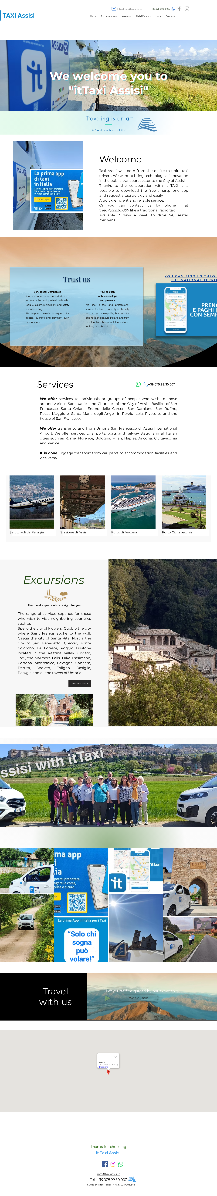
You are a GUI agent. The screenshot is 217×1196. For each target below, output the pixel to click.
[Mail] (114, 8)
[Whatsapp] (138, 384)
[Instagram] (187, 9)
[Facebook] (179, 9)
